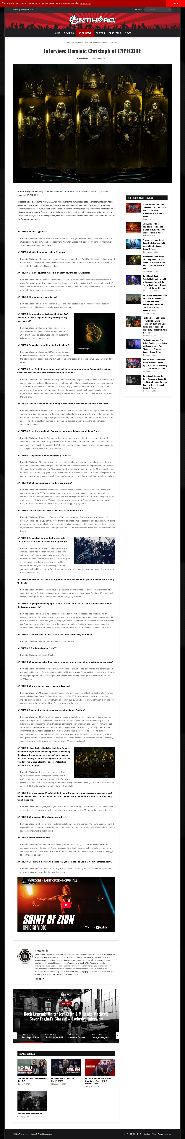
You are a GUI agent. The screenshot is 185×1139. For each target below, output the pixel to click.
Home (57, 33)
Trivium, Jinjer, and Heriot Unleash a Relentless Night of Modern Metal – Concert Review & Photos (155, 244)
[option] (66, 1016)
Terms (160, 1134)
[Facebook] (40, 978)
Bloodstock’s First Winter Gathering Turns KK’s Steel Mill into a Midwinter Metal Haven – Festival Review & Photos (154, 262)
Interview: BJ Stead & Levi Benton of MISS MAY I (32, 1079)
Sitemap (168, 1134)
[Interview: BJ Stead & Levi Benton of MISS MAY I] (32, 1067)
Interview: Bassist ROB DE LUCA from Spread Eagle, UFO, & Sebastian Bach (98, 1081)
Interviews (85, 33)
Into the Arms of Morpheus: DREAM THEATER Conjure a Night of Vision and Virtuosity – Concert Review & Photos (155, 364)
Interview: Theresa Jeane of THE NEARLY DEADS (64, 1079)
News (128, 33)
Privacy (154, 1134)
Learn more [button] (85, 3)
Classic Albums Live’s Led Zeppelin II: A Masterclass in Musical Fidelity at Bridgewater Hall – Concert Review (154, 210)
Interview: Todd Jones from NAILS (31, 1113)
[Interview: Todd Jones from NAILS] (32, 1101)
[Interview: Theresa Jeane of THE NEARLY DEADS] (66, 1067)
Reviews (69, 33)
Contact (147, 1134)
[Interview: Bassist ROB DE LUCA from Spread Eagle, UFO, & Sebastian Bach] (100, 1067)
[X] (43, 978)
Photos (100, 33)
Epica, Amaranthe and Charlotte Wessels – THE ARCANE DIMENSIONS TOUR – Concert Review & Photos (155, 228)
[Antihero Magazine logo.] (92, 21)
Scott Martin (83, 58)
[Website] (36, 978)
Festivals (115, 33)
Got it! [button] (175, 3)
